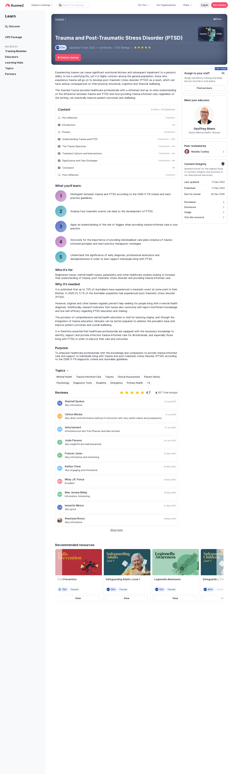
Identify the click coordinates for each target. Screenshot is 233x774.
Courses (59, 19)
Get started (219, 5)
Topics (9, 68)
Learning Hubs (14, 62)
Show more (116, 529)
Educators (11, 56)
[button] (217, 19)
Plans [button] (186, 5)
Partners (10, 74)
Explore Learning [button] (41, 5)
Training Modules (16, 51)
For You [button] (142, 5)
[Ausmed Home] (14, 5)
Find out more (204, 88)
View (78, 598)
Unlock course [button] (69, 57)
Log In (204, 5)
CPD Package (13, 37)
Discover (14, 26)
